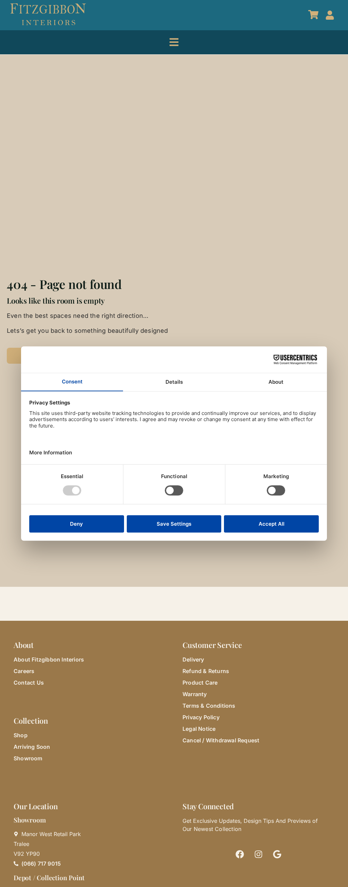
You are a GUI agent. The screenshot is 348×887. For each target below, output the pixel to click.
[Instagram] (258, 854)
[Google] (277, 854)
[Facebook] (239, 854)
